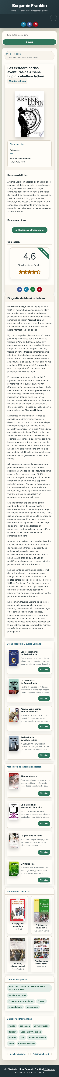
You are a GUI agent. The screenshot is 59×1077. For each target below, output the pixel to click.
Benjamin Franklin (29, 5)
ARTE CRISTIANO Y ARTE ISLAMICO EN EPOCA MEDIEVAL (27, 988)
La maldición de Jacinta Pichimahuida (31, 806)
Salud (11, 1043)
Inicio (8, 54)
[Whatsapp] (32, 289)
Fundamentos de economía (41, 962)
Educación (25, 1026)
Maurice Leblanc (17, 81)
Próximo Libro (40, 1054)
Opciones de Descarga (29, 230)
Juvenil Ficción (41, 1026)
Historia (12, 1037)
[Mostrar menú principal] (53, 18)
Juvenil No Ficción (37, 1037)
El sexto (41, 1001)
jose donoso (32, 1007)
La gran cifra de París (31, 835)
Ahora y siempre (29, 776)
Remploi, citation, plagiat (17, 964)
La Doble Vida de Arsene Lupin (29, 681)
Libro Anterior (19, 1054)
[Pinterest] (35, 24)
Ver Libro (44, 670)
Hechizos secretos (17, 995)
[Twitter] (23, 24)
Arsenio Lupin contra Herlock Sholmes (31, 710)
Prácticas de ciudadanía (41, 926)
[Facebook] (29, 24)
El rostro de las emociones (21, 1001)
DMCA (41, 1072)
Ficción (17, 54)
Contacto (31, 1072)
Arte (22, 1037)
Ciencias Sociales (26, 1043)
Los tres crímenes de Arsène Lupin (29, 653)
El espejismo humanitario (18, 924)
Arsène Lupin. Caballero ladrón (29, 738)
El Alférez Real (28, 864)
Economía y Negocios (31, 1032)
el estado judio (15, 1007)
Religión (12, 1032)
